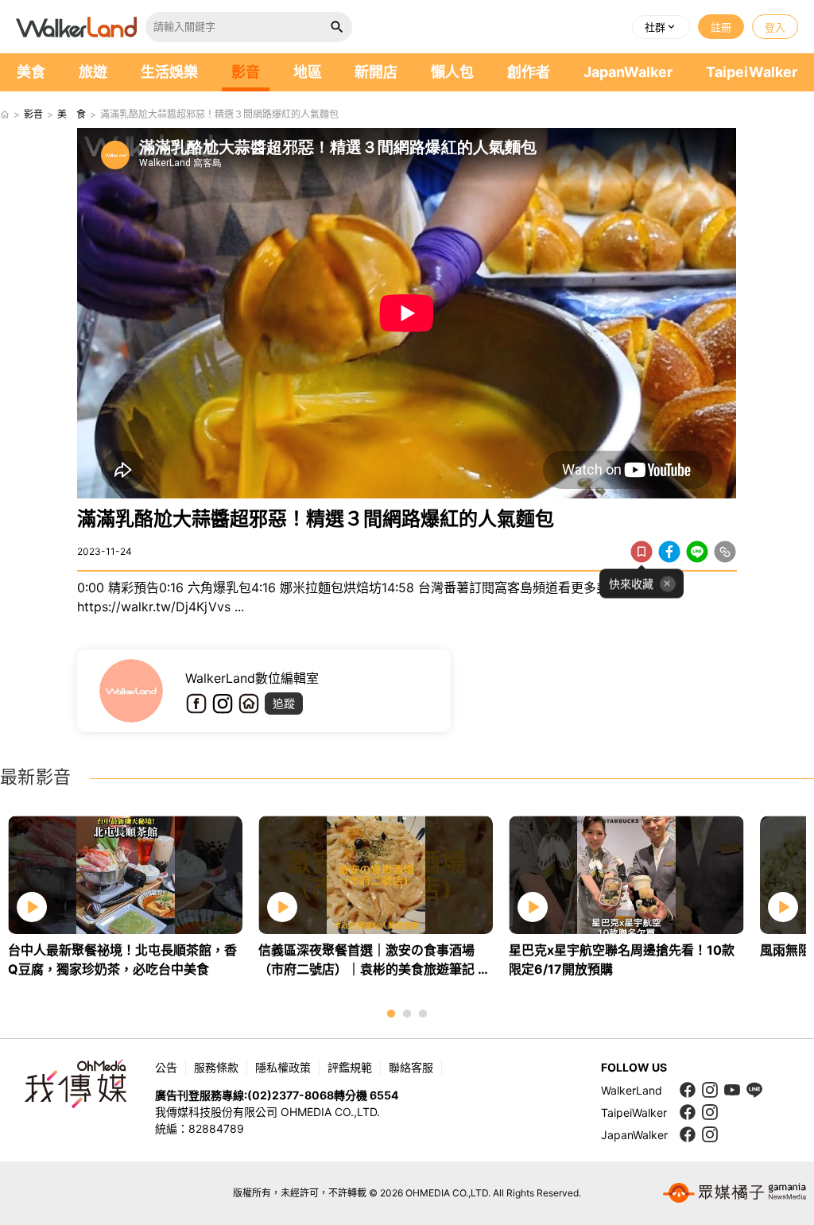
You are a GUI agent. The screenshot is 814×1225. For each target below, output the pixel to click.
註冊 (721, 27)
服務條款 (216, 1067)
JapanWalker (628, 72)
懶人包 (452, 72)
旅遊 (93, 72)
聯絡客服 (411, 1067)
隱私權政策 (283, 1067)
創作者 (528, 72)
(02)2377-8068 (290, 1095)
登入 (775, 27)
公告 (166, 1067)
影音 (245, 72)
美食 (31, 72)
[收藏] (641, 552)
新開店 (376, 72)
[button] (661, 27)
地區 (307, 72)
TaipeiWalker (751, 72)
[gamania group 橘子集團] (734, 1193)
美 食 (71, 114)
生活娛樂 (169, 72)
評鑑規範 (350, 1067)
